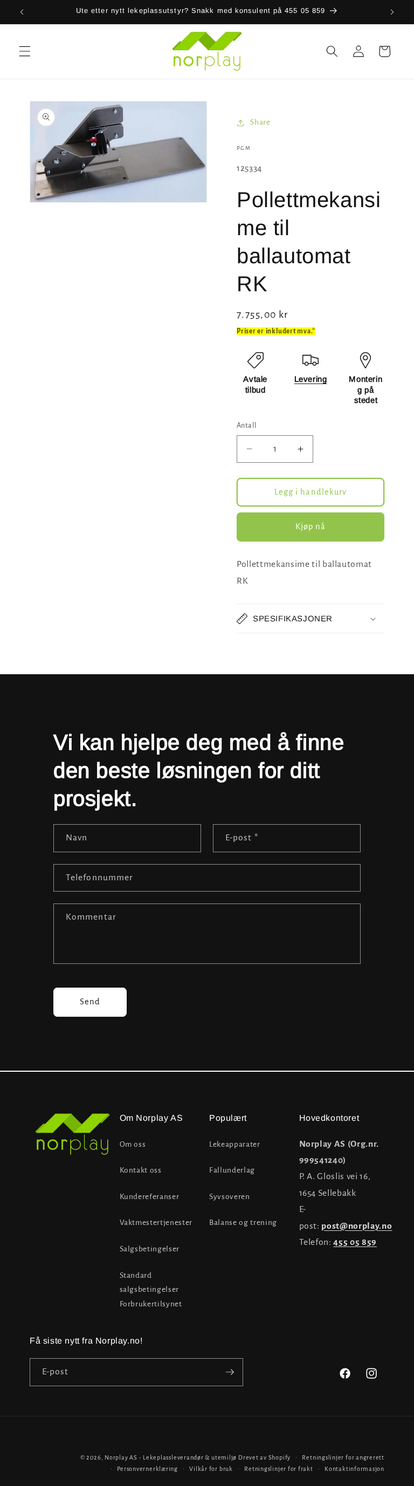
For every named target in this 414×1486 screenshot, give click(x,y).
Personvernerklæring (147, 1469)
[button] (25, 51)
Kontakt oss (141, 1170)
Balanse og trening (243, 1222)
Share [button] (260, 122)
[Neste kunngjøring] (392, 12)
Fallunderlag (232, 1170)
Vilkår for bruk (211, 1469)
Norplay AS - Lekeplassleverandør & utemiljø (171, 1457)
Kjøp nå (310, 526)
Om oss (133, 1144)
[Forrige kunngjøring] (22, 12)
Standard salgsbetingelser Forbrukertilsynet (151, 1289)
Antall (247, 425)
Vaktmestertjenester (156, 1222)
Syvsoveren (229, 1197)
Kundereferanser (150, 1197)
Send (90, 1001)
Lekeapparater (234, 1144)
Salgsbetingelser (150, 1249)
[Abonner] (230, 1372)
